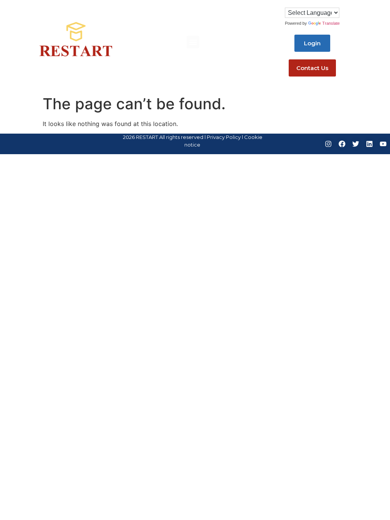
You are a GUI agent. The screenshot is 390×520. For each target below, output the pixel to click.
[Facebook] (342, 144)
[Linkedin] (369, 144)
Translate (331, 23)
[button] (193, 42)
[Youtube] (383, 144)
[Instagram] (328, 144)
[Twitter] (356, 144)
